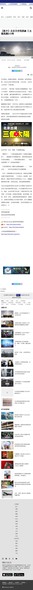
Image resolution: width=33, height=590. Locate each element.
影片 (16, 506)
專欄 (16, 521)
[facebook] (6, 559)
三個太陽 (27, 304)
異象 (12, 300)
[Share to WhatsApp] (19, 71)
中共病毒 (20, 304)
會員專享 (9, 17)
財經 (16, 516)
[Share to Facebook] (13, 71)
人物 (16, 528)
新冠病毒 (18, 302)
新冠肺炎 (10, 302)
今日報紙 (16, 504)
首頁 (2, 17)
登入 (18, 295)
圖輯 (16, 550)
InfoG (16, 518)
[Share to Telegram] (17, 71)
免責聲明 (17, 582)
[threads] (9, 559)
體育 (16, 543)
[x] (13, 559)
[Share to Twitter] (15, 71)
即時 (14, 17)
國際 (31, 17)
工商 (16, 553)
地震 (29, 302)
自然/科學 (16, 538)
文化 (16, 536)
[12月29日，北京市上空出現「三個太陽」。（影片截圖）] (16, 47)
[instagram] (3, 559)
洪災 (17, 300)
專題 (16, 523)
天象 (24, 302)
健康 (16, 533)
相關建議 (4, 582)
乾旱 (7, 304)
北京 (2, 304)
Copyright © (5, 583)
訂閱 (28, 295)
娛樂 (16, 548)
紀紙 (16, 541)
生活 (16, 531)
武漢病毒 (3, 302)
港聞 (23, 17)
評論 (16, 526)
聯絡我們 (11, 582)
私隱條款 (23, 582)
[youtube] (16, 559)
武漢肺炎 (23, 300)
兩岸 (27, 17)
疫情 (7, 300)
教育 (16, 545)
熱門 (19, 17)
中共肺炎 (13, 304)
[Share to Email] (21, 71)
